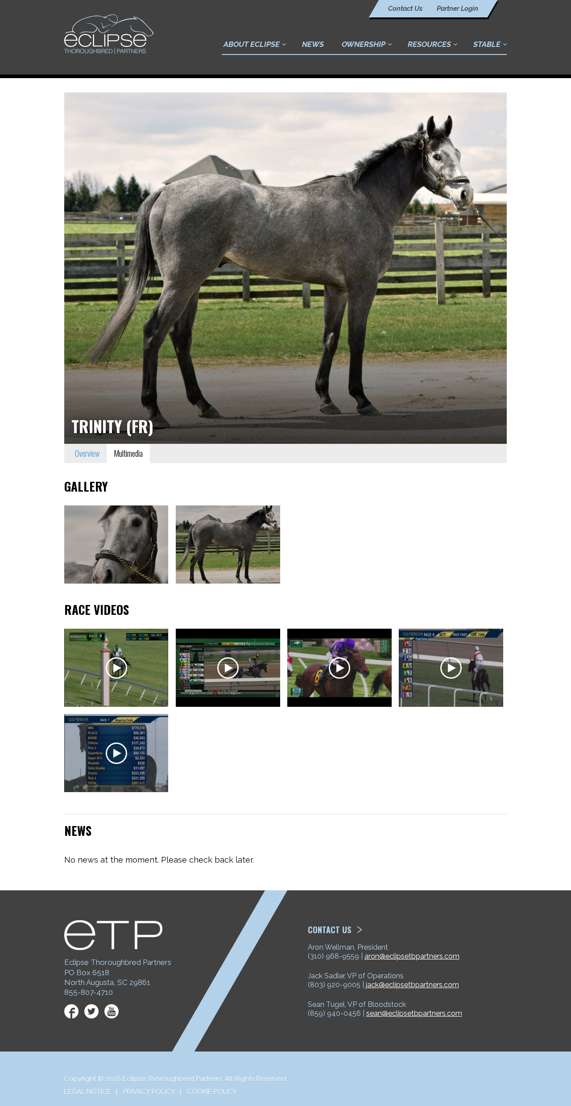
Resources (429, 44)
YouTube (111, 1011)
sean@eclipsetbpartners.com (414, 1013)
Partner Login (457, 8)
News (313, 44)
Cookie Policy (212, 1092)
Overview (87, 453)
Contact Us (405, 8)
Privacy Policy (149, 1092)
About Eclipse (251, 44)
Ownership (363, 44)
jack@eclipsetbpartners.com (412, 985)
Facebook (71, 1011)
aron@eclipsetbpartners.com (411, 956)
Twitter (91, 1011)
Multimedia (128, 453)
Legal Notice (87, 1092)
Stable (487, 44)
